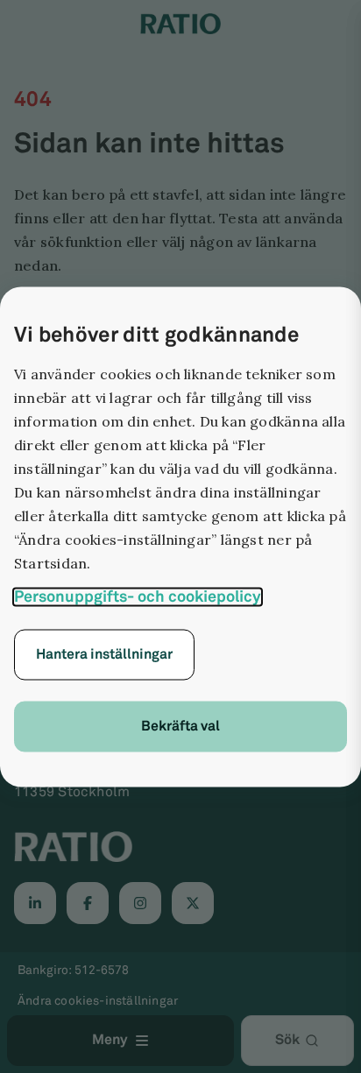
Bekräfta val (180, 725)
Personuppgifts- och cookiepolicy (137, 596)
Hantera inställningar (104, 653)
